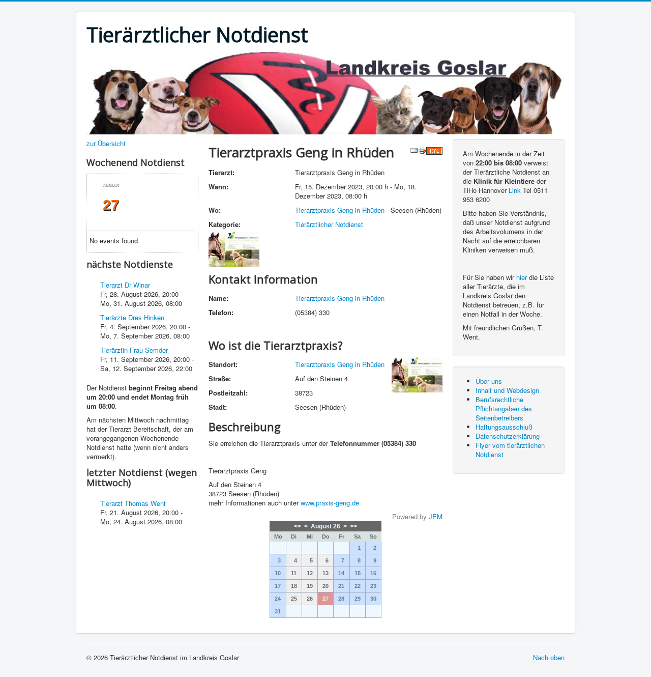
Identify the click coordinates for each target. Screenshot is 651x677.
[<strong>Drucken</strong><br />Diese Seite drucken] (422, 149)
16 (373, 573)
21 (341, 586)
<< (297, 526)
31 (278, 611)
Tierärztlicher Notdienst (329, 224)
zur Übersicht (106, 143)
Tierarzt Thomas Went (133, 503)
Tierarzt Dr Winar (125, 285)
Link (515, 190)
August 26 (325, 526)
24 (278, 599)
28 (341, 599)
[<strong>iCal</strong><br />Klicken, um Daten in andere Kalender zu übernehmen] (434, 149)
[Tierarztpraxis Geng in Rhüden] (234, 248)
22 (357, 586)
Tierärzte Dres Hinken (132, 317)
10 (278, 573)
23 (373, 586)
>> (353, 526)
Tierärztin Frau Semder (134, 350)
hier (521, 277)
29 (357, 599)
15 (357, 573)
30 (373, 599)
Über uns (489, 381)
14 (341, 573)
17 (278, 586)
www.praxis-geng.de (330, 502)
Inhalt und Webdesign (507, 390)
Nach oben (549, 657)
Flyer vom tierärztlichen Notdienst (510, 449)
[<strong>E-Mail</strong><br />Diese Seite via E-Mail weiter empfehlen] (414, 149)
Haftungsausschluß (504, 427)
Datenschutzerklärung (508, 436)
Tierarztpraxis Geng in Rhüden (339, 210)
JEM (435, 516)
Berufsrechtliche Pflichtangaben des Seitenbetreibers (504, 408)
